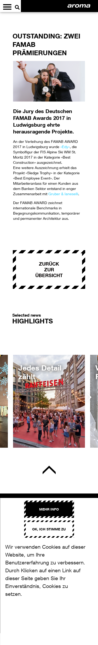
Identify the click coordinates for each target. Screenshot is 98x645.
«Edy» (65, 146)
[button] (9, 397)
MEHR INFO (49, 509)
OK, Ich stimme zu (49, 529)
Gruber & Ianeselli (63, 194)
